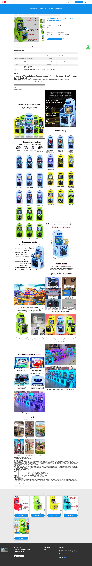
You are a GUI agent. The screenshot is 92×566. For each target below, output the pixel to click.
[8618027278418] (60, 557)
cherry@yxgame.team (19, 556)
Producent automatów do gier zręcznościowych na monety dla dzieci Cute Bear (71, 513)
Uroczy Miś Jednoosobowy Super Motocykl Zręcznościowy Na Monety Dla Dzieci (54, 513)
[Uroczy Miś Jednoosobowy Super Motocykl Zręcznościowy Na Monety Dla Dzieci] (54, 503)
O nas (45, 549)
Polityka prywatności (17, 564)
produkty (45, 551)
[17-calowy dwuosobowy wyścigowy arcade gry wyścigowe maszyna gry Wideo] (26, 29)
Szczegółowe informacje (20, 46)
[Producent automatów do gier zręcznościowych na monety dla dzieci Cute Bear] (70, 503)
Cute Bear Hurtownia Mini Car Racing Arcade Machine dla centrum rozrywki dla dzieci (21, 535)
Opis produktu (35, 46)
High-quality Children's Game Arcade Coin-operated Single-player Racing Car (38, 513)
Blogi (44, 553)
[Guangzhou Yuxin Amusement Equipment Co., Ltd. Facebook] (65, 557)
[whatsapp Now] (88, 49)
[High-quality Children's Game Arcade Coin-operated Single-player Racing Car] (37, 503)
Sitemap (22, 564)
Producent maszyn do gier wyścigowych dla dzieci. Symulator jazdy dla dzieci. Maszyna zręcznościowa (21, 513)
